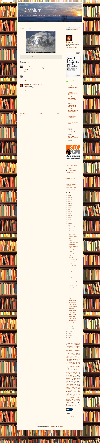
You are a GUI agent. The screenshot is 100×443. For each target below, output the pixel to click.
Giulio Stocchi (70, 167)
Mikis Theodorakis (76, 372)
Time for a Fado (72, 316)
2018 (69, 211)
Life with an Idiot (72, 302)
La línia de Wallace (72, 127)
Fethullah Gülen (69, 357)
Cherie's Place (71, 121)
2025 (69, 197)
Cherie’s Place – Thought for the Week (73, 122)
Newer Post (22, 113)
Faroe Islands (68, 355)
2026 (69, 195)
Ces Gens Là (71, 253)
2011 (69, 225)
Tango (67, 387)
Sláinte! (70, 240)
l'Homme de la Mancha (73, 242)
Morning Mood (72, 279)
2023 (69, 201)
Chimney (70, 273)
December (71, 227)
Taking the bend (72, 249)
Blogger (61, 426)
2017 (69, 213)
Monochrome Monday (71, 376)
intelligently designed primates (74, 395)
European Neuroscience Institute (72, 185)
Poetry (75, 381)
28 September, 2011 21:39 (36, 84)
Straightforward (72, 244)
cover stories (75, 390)
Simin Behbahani (71, 172)
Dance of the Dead (72, 314)
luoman (52, 426)
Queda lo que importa (72, 133)
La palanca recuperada (72, 111)
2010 (69, 331)
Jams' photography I (71, 170)
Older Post (59, 113)
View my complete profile (71, 47)
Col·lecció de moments (73, 110)
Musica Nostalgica (72, 258)
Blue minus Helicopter (73, 281)
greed (79, 394)
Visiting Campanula (73, 271)
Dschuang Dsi (77, 352)
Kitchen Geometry (72, 310)
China (70, 347)
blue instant (70, 92)
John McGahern (76, 365)
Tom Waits (74, 387)
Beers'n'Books (76, 344)
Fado (77, 353)
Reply (24, 71)
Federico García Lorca (71, 356)
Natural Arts (68, 379)
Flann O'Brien (69, 359)
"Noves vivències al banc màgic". (73, 94)
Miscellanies (69, 375)
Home (41, 113)
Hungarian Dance (72, 300)
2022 (69, 203)
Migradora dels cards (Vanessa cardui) (72, 117)
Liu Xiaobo (76, 369)
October (71, 230)
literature (72, 397)
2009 (69, 333)
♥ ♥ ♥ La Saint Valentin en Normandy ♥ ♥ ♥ (73, 138)
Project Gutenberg (71, 189)
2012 (69, 223)
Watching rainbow (72, 312)
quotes (74, 404)
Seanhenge (32, 57)
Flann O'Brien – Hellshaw (72, 165)
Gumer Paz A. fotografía (73, 131)
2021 (69, 205)
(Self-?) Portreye (72, 289)
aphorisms (68, 388)
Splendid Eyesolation (73, 287)
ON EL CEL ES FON (72, 106)
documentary (68, 391)
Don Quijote (70, 352)
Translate (76, 29)
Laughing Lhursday (73, 236)
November (71, 229)
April (70, 326)
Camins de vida (71, 115)
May (70, 324)
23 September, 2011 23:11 (32, 66)
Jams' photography (71, 168)
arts (74, 388)
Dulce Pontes (70, 353)
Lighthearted (71, 308)
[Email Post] (38, 56)
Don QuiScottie (77, 350)
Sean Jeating (26, 84)
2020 (69, 207)
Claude (25, 66)
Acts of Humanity (72, 320)
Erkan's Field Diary (72, 98)
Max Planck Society (71, 187)
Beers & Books (74, 343)
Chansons (71, 346)
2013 (69, 221)
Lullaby (70, 277)
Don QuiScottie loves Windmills (73, 266)
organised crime (69, 399)
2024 (69, 199)
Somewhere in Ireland (72, 87)
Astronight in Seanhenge (74, 259)
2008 (69, 335)
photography (70, 402)
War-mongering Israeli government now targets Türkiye (72, 101)
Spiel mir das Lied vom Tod (73, 297)
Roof (70, 275)
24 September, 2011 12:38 (33, 76)
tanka (69, 405)
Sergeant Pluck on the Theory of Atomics (73, 247)
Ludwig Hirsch (69, 371)
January (70, 328)
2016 (69, 215)
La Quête (70, 252)
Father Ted (75, 355)
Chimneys (71, 291)
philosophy (75, 400)
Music (74, 378)
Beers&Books (68, 344)
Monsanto (68, 378)
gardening (73, 394)
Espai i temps (70, 128)
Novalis (75, 379)
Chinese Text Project (71, 178)
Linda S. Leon (71, 136)
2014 (69, 219)
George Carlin (77, 360)
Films (76, 357)
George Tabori (72, 362)
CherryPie (25, 76)
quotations (68, 404)
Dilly (70, 238)
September (71, 233)
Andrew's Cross (72, 269)
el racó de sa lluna (72, 105)
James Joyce (68, 365)
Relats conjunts (69, 382)
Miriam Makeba (73, 373)
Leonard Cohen (73, 368)
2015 (69, 217)
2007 (69, 337)
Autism (67, 343)
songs (79, 404)
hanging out (70, 88)
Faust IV (70, 295)
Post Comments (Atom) (31, 115)
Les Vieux (71, 255)
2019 (69, 209)
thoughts (73, 405)
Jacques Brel (75, 363)
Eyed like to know (72, 264)
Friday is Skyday (27, 57)
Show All (78, 141)
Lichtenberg (68, 369)
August (70, 322)
